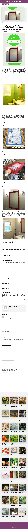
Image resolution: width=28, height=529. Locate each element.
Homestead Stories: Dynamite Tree (13, 505)
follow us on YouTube (18, 1)
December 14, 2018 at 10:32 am (7, 331)
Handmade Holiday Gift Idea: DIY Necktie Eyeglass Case (22, 419)
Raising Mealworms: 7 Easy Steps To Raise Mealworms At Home (5, 432)
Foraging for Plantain (12, 444)
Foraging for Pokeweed (4, 405)
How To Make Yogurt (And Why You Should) (13, 493)
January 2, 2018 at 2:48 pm (7, 317)
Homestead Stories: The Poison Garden (22, 493)
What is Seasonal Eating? (21, 479)
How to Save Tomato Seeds (5, 456)
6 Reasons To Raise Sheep (5, 493)
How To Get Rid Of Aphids (22, 505)
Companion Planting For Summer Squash (13, 467)
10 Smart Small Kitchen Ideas (21, 517)
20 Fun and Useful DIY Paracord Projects (5, 479)
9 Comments (17, 31)
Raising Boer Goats (5, 504)
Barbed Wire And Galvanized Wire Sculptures (5, 419)
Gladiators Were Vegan (13, 454)
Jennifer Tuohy (4, 298)
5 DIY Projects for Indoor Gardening (22, 405)
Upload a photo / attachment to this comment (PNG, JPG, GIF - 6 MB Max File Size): (12, 370)
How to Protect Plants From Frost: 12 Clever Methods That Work (13, 406)
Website (3, 365)
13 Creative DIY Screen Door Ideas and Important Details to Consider (13, 480)
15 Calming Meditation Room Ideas (22, 467)
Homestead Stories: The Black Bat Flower (22, 432)
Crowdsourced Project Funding (4, 467)
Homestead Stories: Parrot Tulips (5, 444)
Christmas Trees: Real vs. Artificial (21, 456)
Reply (3, 335)
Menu (25, 4)
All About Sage (21, 443)
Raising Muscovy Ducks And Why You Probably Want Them (13, 517)
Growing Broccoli (5, 516)
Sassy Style (13, 294)
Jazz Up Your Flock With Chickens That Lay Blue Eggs (13, 432)
